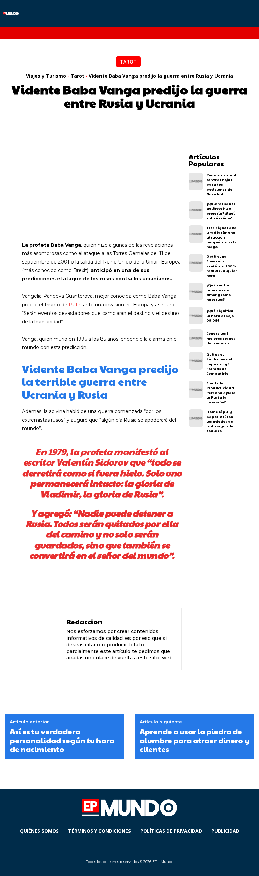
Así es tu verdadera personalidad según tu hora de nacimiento (62, 740)
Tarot (128, 61)
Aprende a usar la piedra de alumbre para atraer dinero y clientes (194, 740)
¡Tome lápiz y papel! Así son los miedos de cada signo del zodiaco (220, 421)
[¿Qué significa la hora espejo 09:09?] (196, 315)
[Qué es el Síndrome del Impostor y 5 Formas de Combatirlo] (196, 361)
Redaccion (84, 622)
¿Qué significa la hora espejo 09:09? (220, 315)
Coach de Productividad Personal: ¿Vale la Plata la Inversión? (220, 392)
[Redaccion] (45, 639)
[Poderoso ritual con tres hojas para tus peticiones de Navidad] (196, 181)
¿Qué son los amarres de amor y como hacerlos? (218, 292)
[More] (187, 585)
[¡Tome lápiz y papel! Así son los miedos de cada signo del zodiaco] (196, 418)
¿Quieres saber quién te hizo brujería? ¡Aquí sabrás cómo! (220, 210)
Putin (75, 305)
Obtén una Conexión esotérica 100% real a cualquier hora (221, 266)
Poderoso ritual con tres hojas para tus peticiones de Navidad (221, 184)
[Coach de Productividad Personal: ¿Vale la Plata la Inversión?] (196, 389)
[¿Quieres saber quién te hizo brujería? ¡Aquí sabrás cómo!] (196, 210)
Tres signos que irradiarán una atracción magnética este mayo (221, 237)
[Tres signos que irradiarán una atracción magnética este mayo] (196, 234)
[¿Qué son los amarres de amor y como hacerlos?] (196, 291)
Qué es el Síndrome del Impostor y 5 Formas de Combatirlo (219, 364)
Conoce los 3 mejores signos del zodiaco (220, 338)
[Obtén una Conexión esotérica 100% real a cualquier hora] (196, 263)
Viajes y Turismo (46, 76)
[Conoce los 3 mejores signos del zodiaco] (196, 338)
